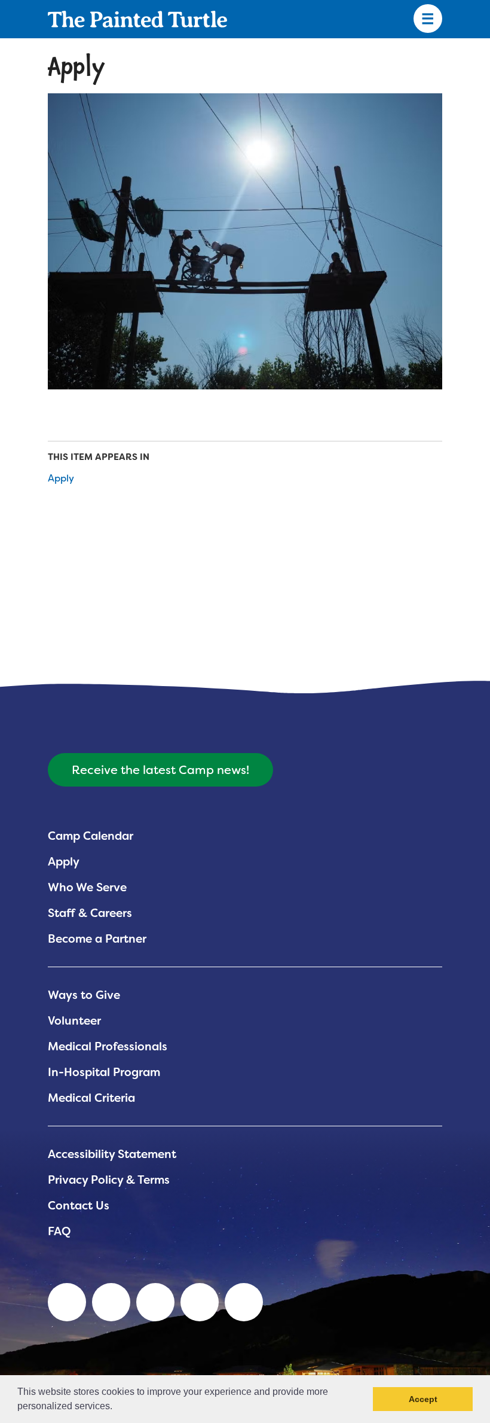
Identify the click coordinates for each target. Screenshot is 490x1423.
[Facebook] (155, 1302)
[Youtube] (111, 1302)
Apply (61, 478)
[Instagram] (244, 1302)
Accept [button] (423, 1399)
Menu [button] (428, 19)
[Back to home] (137, 19)
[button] (116, 1407)
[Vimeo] (199, 1302)
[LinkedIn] (67, 1302)
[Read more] (245, 241)
